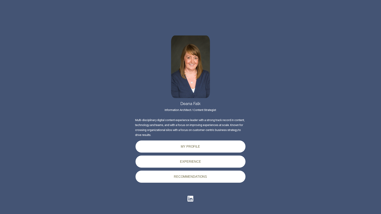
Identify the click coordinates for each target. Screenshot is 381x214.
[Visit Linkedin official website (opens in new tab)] (190, 198)
